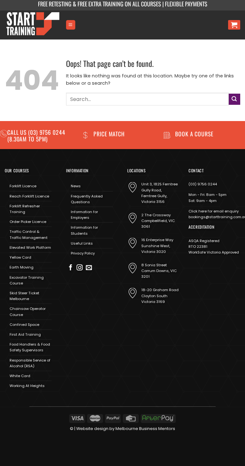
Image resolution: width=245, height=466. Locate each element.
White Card (20, 375)
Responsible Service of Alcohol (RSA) (30, 363)
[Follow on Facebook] (71, 268)
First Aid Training (25, 334)
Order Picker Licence (28, 221)
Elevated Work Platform (30, 247)
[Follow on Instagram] (80, 268)
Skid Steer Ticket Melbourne (24, 295)
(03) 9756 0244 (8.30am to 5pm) (36, 135)
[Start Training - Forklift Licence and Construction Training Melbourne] (32, 25)
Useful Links (82, 243)
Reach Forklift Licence (29, 196)
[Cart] (234, 25)
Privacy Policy (83, 253)
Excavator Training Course (27, 280)
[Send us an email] (89, 268)
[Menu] (70, 24)
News (76, 186)
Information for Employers (84, 214)
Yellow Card (20, 257)
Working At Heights (27, 385)
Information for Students (84, 230)
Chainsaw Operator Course (28, 311)
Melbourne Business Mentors (145, 428)
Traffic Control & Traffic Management (29, 234)
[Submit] (234, 99)
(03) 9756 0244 (203, 184)
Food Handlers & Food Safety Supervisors (30, 347)
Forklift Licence (23, 186)
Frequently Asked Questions (87, 199)
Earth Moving (21, 267)
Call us (17, 132)
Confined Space (24, 324)
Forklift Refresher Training (25, 209)
